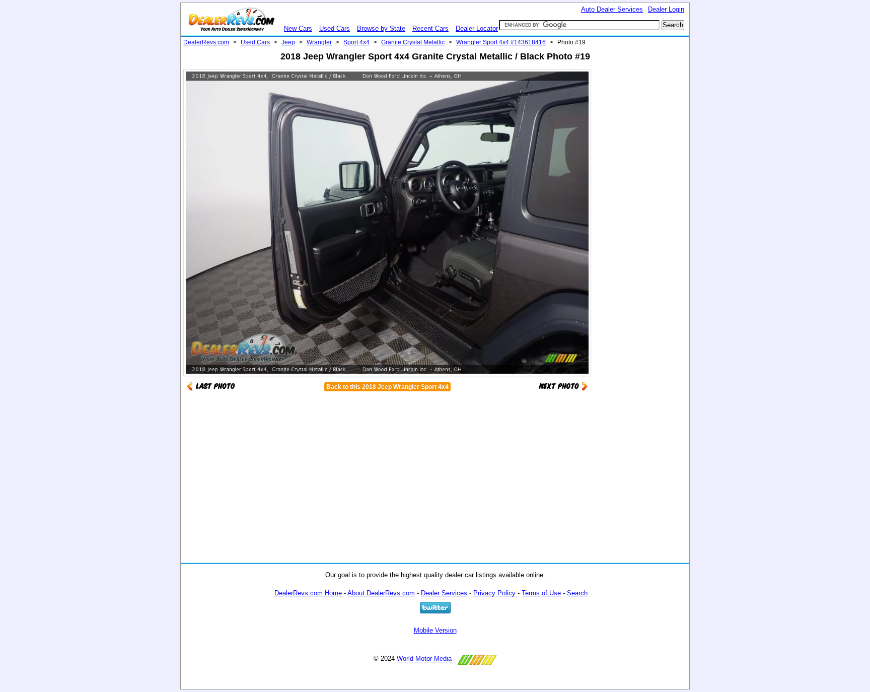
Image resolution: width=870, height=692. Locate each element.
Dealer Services (444, 593)
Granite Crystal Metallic (413, 42)
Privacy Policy (494, 593)
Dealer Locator (477, 28)
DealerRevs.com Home (308, 593)
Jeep (288, 42)
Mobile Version (435, 630)
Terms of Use (541, 593)
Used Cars (334, 28)
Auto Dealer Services (612, 9)
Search (577, 593)
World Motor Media (424, 659)
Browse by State (381, 28)
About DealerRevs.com (381, 593)
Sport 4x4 (356, 42)
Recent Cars (430, 28)
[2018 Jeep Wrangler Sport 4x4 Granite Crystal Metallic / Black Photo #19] (563, 385)
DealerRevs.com (206, 42)
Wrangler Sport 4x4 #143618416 (501, 42)
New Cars (298, 28)
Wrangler (319, 42)
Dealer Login (666, 9)
